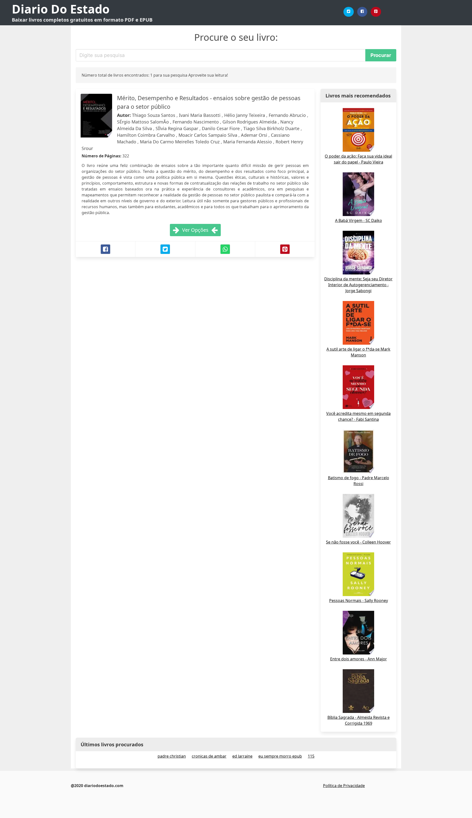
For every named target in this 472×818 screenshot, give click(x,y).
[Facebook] (362, 12)
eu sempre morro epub (280, 756)
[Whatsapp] (225, 249)
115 (311, 756)
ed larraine (242, 756)
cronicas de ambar (209, 756)
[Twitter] (348, 12)
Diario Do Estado (61, 9)
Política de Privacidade (344, 785)
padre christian (172, 756)
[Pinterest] (376, 12)
